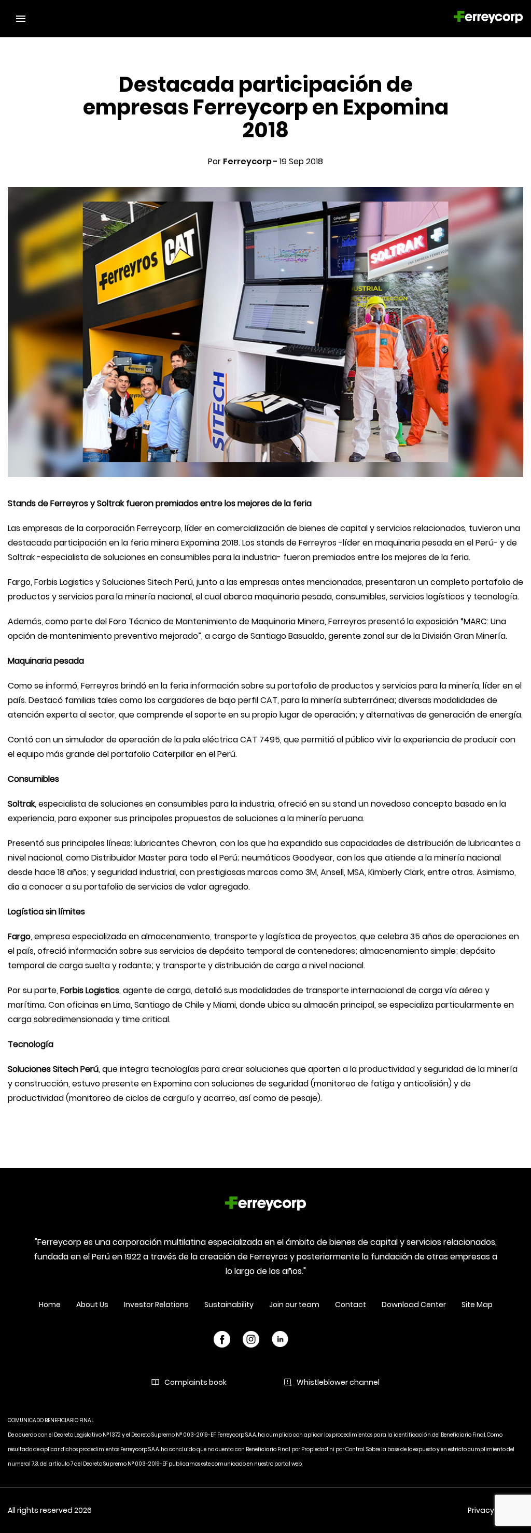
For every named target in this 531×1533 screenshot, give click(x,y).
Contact (350, 1304)
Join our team (294, 1304)
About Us (92, 1304)
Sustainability (229, 1304)
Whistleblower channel (338, 1382)
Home (50, 1304)
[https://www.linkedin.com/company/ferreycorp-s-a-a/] (280, 1341)
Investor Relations (156, 1304)
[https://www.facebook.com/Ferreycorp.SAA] (222, 1341)
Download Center (414, 1304)
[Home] (265, 1205)
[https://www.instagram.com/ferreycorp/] (251, 1341)
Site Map (477, 1304)
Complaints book (195, 1382)
